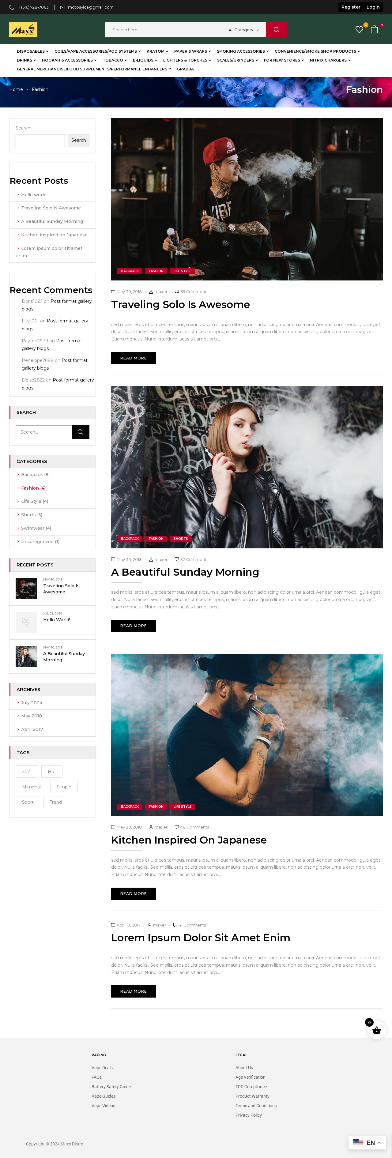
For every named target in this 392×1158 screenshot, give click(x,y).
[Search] (80, 432)
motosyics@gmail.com (91, 7)
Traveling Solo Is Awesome (51, 208)
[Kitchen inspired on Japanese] (247, 657)
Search (23, 128)
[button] (375, 30)
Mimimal (31, 787)
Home (16, 89)
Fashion (30, 488)
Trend (56, 802)
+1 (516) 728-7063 (33, 7)
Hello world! (34, 194)
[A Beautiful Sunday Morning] (247, 389)
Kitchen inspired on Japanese (54, 235)
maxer (161, 291)
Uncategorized (37, 541)
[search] (276, 29)
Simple (64, 787)
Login (373, 7)
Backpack (32, 474)
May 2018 (31, 716)
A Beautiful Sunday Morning (52, 221)
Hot (52, 771)
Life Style (31, 501)
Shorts (28, 514)
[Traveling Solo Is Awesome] (247, 121)
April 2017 (32, 729)
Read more (133, 358)
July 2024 (31, 702)
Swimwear (32, 528)
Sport (28, 802)
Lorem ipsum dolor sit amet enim (200, 937)
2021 (27, 771)
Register (350, 7)
